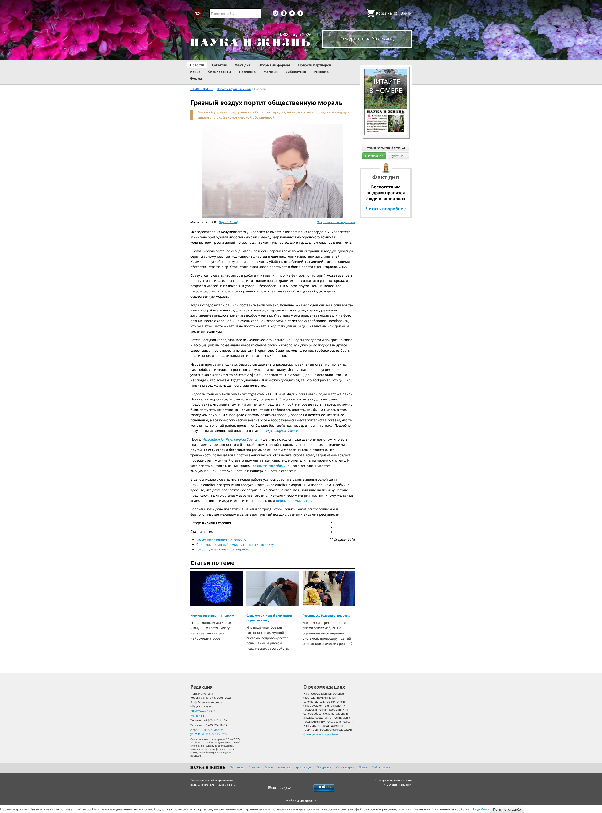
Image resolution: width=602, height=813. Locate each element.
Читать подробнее (386, 208)
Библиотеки (295, 71)
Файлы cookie (381, 767)
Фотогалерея (345, 767)
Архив (195, 71)
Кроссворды (303, 767)
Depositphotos (228, 222)
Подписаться (374, 156)
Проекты (254, 767)
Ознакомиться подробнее (321, 734)
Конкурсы (284, 767)
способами (277, 465)
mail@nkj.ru (198, 716)
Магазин (270, 71)
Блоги (269, 767)
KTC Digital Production (398, 784)
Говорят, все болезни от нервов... (223, 549)
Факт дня (243, 65)
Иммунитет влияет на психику (221, 540)
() (386, 13)
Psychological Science (282, 430)
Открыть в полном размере (336, 222)
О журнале (324, 767)
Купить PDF (398, 156)
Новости (197, 65)
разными (259, 465)
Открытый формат (274, 65)
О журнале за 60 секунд (367, 39)
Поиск (363, 767)
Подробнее (480, 809)
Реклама (321, 71)
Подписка (247, 71)
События (219, 65)
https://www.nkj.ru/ (202, 711)
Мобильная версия (301, 800)
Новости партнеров (314, 65)
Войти (406, 13)
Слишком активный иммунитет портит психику (235, 544)
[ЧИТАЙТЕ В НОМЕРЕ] (385, 55)
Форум (196, 78)
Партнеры (237, 767)
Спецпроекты (219, 71)
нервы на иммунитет (293, 500)
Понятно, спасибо (507, 809)
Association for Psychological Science (230, 439)
